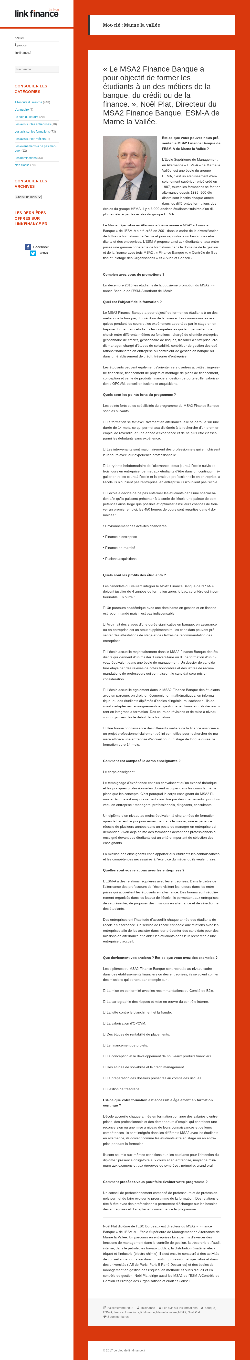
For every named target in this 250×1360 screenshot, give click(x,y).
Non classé (22, 165)
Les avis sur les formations (32, 131)
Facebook (40, 247)
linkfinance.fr (23, 52)
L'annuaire (22, 109)
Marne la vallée (166, 1312)
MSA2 (182, 1312)
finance (119, 1312)
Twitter (42, 253)
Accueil (19, 38)
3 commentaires (118, 1316)
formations (132, 1312)
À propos (21, 45)
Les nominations (26, 158)
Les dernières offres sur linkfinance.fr (31, 218)
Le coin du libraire (27, 117)
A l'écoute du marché (28, 102)
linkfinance (148, 1308)
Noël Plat (194, 1312)
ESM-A (107, 1312)
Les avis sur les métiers (30, 139)
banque (210, 1308)
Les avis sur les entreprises (33, 124)
